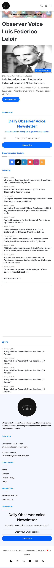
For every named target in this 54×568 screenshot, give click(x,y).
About (4, 470)
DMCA (4, 482)
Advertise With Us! (10, 496)
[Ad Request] (27, 17)
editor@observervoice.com (18, 456)
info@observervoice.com (17, 447)
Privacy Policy (8, 478)
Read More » (10, 99)
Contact (5, 474)
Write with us (7, 500)
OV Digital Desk (9, 76)
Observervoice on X (11, 278)
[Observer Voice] (6, 6)
